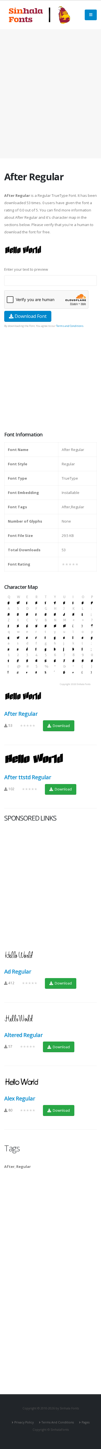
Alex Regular (19, 1098)
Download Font (30, 316)
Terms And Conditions (58, 1422)
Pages (85, 1422)
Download (61, 725)
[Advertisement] (50, 93)
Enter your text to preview (26, 269)
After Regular (21, 713)
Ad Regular (17, 971)
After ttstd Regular (27, 777)
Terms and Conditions (69, 326)
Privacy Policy (24, 1422)
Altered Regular (23, 1035)
